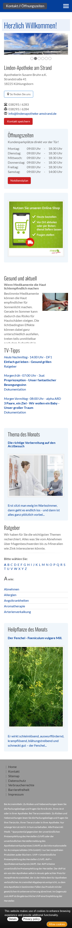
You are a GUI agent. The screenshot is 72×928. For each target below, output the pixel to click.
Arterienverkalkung (17, 612)
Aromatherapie (14, 606)
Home (12, 767)
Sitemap (13, 776)
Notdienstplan (19, 180)
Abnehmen (11, 589)
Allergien (10, 595)
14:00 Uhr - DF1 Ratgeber (28, 361)
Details (13, 919)
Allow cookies (57, 924)
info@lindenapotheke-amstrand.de (32, 113)
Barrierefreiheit (18, 790)
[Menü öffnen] (66, 6)
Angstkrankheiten (16, 600)
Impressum (16, 794)
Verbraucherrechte (21, 785)
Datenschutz (17, 780)
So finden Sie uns (20, 94)
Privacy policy (31, 919)
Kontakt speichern (18, 121)
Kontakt (14, 771)
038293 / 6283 (18, 104)
